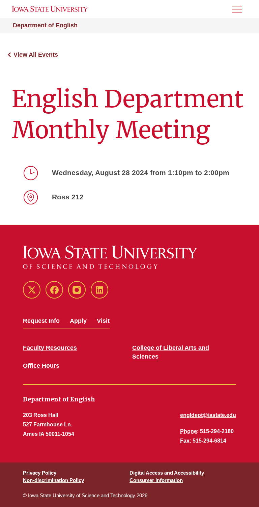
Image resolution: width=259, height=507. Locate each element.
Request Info (41, 320)
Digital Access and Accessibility (167, 473)
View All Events (35, 54)
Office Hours (41, 365)
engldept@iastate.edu (208, 415)
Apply (78, 320)
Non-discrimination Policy (53, 480)
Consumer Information (156, 480)
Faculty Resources (50, 347)
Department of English (45, 25)
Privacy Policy (39, 473)
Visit (103, 320)
